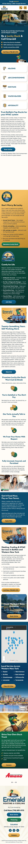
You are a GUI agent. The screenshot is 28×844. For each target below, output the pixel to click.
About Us (9, 372)
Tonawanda (19, 680)
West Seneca (19, 671)
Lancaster (6, 680)
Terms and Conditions (10, 842)
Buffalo (5, 674)
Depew (5, 671)
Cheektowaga (7, 677)
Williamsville (19, 677)
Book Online (8, 149)
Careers (9, 765)
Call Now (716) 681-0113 (10, 52)
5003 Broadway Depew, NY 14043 (14, 826)
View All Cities (8, 686)
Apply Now (8, 521)
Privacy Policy (19, 842)
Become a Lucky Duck (10, 244)
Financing (14, 820)
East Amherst (19, 674)
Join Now (9, 302)
